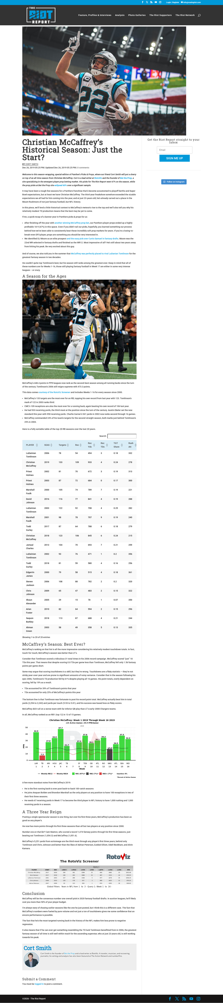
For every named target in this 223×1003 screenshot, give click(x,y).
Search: (103, 436)
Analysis (120, 15)
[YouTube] (156, 3)
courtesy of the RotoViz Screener (54, 392)
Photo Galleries (137, 15)
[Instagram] (160, 3)
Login (168, 2)
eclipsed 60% (60, 185)
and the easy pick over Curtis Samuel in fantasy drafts (92, 238)
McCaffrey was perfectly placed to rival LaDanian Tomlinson (100, 253)
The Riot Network (185, 15)
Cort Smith (31, 164)
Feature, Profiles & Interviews (94, 15)
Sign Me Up (174, 158)
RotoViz (98, 178)
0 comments (83, 167)
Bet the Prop (126, 178)
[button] (37, 445)
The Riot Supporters (160, 15)
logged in (39, 984)
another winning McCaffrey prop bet (72, 223)
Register (175, 2)
